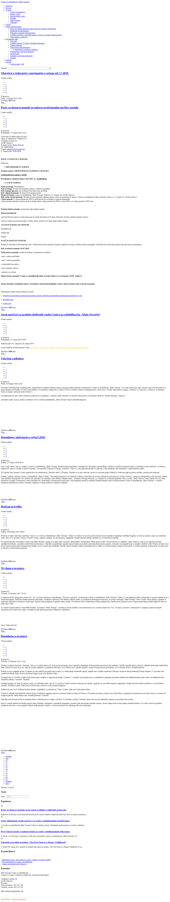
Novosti (8, 8)
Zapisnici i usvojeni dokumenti (21, 56)
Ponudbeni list (8, 300)
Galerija (8, 62)
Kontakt (8, 60)
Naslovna (9, 6)
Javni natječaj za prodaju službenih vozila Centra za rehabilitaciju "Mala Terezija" (59, 347)
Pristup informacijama (14, 27)
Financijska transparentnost (20, 47)
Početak (8, 756)
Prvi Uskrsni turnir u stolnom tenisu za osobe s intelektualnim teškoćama (35, 831)
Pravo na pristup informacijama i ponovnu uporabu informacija (33, 29)
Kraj (7, 784)
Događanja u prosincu (14, 636)
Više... (3, 103)
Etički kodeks (15, 20)
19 (6, 779)
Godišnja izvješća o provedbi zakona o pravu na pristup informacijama (36, 35)
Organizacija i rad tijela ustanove (22, 52)
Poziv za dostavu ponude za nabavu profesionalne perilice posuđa (39, 107)
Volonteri (13, 22)
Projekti (13, 18)
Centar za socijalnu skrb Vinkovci (14, 864)
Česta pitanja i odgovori (19, 37)
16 (6, 773)
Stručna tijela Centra (17, 16)
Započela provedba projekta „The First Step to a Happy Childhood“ (33, 842)
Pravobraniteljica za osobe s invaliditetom (17, 862)
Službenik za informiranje (19, 31)
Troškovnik (7, 304)
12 (6, 765)
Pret (7, 759)
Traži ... (3, 797)
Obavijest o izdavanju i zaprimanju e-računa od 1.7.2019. (35, 73)
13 (6, 767)
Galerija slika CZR (17, 64)
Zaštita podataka (16, 45)
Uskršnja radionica (12, 358)
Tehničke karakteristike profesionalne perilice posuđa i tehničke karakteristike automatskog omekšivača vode (42, 296)
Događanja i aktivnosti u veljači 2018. (23, 437)
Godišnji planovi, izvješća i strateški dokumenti (27, 43)
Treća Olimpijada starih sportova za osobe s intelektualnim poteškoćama (35, 821)
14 (6, 769)
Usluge (8, 25)
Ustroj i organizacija (17, 12)
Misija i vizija (15, 14)
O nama (8, 10)
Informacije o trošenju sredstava (26, 50)
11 (6, 763)
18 (6, 777)
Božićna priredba (11, 506)
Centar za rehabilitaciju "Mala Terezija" (15, 2)
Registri (13, 58)
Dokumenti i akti (12, 39)
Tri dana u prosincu (12, 568)
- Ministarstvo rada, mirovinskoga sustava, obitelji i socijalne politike (26, 860)
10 (6, 761)
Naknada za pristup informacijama (22, 33)
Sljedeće (9, 781)
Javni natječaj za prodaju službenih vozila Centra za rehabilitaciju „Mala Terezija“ (50, 314)
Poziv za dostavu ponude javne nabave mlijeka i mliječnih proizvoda (33, 810)
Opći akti (13, 41)
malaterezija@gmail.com (16, 149)
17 (6, 775)
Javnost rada (14, 54)
